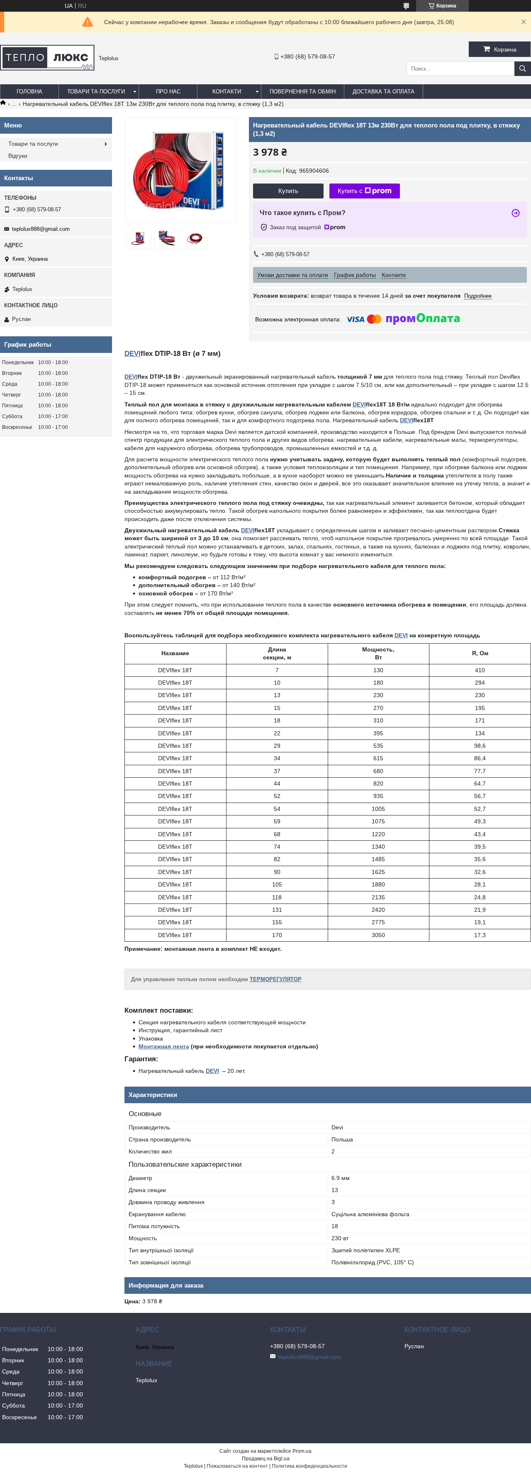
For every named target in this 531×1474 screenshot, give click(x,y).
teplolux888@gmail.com (41, 229)
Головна (29, 91)
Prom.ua (302, 1451)
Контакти (226, 91)
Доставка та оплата (383, 91)
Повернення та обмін (303, 91)
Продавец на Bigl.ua (266, 1459)
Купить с (350, 190)
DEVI (132, 353)
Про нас (168, 91)
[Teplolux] (47, 68)
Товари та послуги (96, 91)
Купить (288, 190)
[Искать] (522, 68)
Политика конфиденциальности (309, 1466)
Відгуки (17, 155)
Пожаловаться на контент (237, 1466)
